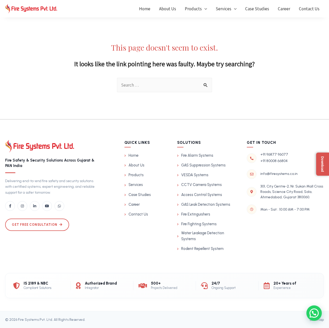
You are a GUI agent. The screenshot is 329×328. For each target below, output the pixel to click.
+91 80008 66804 (274, 161)
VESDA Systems (194, 175)
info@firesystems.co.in (279, 174)
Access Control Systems (201, 194)
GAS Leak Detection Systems (205, 204)
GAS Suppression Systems (203, 165)
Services (223, 9)
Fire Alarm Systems (197, 155)
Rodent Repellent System (202, 248)
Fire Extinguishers (195, 214)
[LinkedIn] (35, 206)
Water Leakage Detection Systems (202, 236)
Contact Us (309, 9)
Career (284, 9)
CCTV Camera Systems (201, 184)
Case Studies (257, 9)
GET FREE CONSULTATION (34, 225)
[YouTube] (47, 206)
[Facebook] (10, 206)
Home (144, 9)
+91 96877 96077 (274, 154)
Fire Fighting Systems (199, 224)
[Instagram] (22, 206)
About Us (167, 9)
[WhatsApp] (59, 206)
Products (193, 9)
